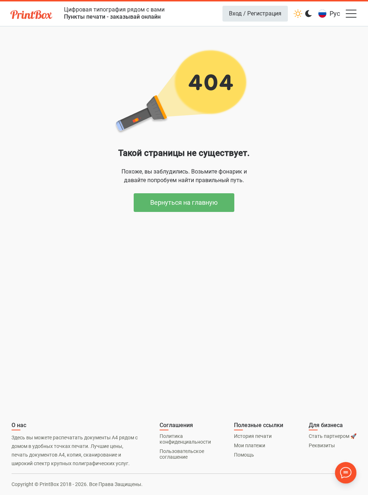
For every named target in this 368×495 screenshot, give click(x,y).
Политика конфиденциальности (185, 439)
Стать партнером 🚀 (332, 436)
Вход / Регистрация (255, 13)
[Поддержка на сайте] (345, 473)
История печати (253, 436)
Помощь (244, 455)
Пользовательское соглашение (182, 454)
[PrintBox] (32, 15)
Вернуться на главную (184, 202)
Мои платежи (249, 445)
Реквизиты (322, 445)
